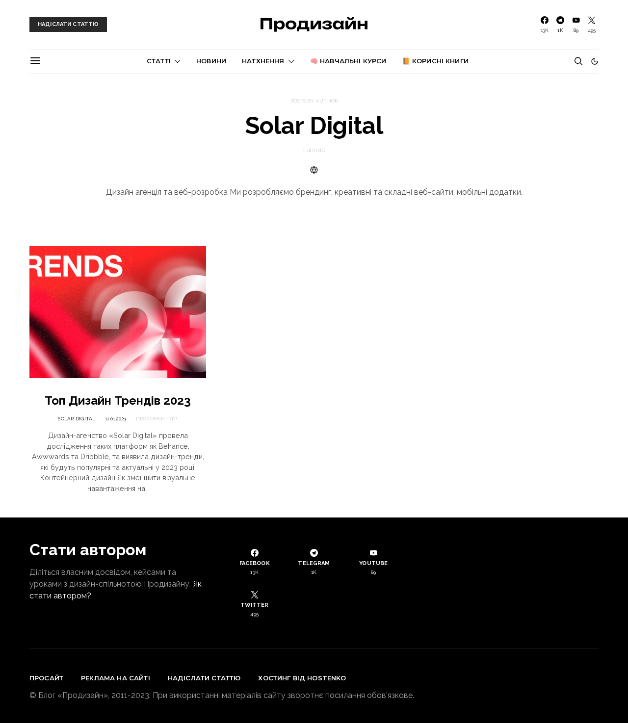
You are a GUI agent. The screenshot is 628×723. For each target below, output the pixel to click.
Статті (159, 61)
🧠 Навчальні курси (348, 61)
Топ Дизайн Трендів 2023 (118, 400)
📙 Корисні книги (435, 61)
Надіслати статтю (204, 678)
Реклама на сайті (115, 678)
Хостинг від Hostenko (302, 678)
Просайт (46, 678)
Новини (211, 61)
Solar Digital (76, 418)
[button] (595, 61)
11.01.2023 (116, 418)
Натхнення (263, 61)
